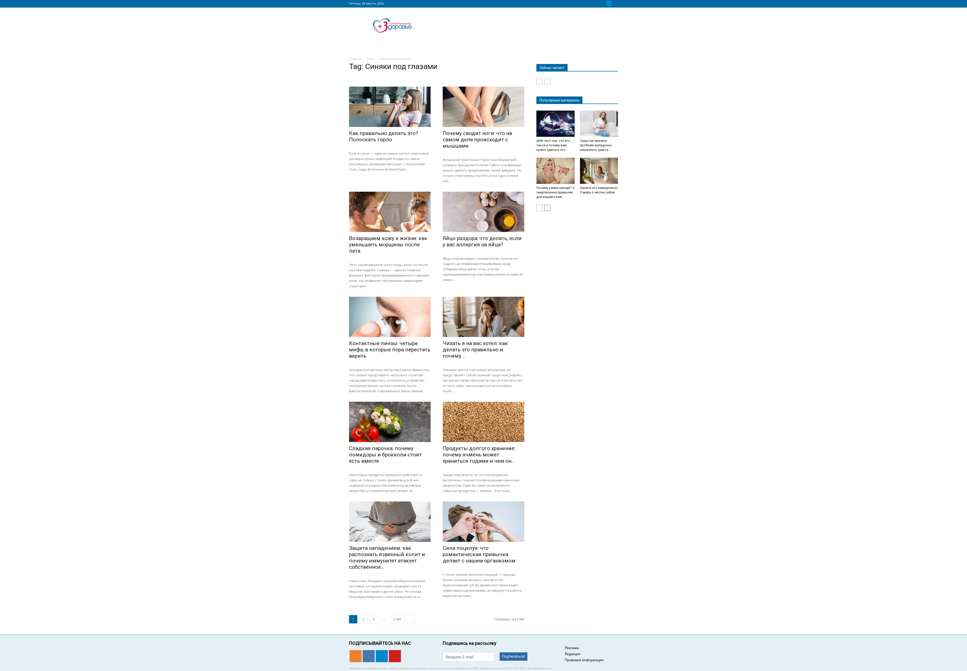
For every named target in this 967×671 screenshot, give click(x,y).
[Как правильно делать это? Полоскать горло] (390, 107)
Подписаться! (513, 656)
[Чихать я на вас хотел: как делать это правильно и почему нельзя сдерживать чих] (483, 317)
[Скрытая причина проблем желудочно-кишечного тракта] (599, 124)
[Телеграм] (609, 3)
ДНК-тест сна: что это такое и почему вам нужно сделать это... (553, 145)
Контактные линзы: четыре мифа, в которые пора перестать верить (389, 349)
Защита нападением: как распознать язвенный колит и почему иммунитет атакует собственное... (387, 557)
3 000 (397, 619)
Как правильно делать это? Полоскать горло (383, 136)
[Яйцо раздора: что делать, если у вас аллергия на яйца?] (483, 212)
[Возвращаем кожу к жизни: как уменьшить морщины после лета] (390, 212)
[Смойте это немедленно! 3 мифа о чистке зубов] (599, 171)
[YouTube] (615, 3)
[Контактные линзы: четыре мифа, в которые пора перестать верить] (390, 317)
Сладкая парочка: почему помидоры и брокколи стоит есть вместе (385, 454)
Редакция (572, 654)
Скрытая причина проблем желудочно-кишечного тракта (596, 145)
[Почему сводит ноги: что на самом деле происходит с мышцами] (483, 107)
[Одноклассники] (597, 3)
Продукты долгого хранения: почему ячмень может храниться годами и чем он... (479, 454)
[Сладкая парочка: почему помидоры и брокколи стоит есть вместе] (390, 422)
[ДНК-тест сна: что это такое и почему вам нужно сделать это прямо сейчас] (555, 124)
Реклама (572, 648)
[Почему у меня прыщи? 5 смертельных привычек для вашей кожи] (555, 171)
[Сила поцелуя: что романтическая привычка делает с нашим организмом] (483, 521)
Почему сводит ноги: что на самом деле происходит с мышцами (477, 139)
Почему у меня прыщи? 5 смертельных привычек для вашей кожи (555, 192)
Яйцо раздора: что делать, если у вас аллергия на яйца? (482, 241)
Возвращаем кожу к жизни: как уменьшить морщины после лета (388, 244)
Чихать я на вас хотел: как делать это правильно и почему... (475, 349)
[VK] (603, 3)
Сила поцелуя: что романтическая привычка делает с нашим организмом (479, 554)
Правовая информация (584, 660)
